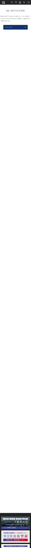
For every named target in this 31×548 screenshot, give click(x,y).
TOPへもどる (9, 27)
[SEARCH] (24, 2)
